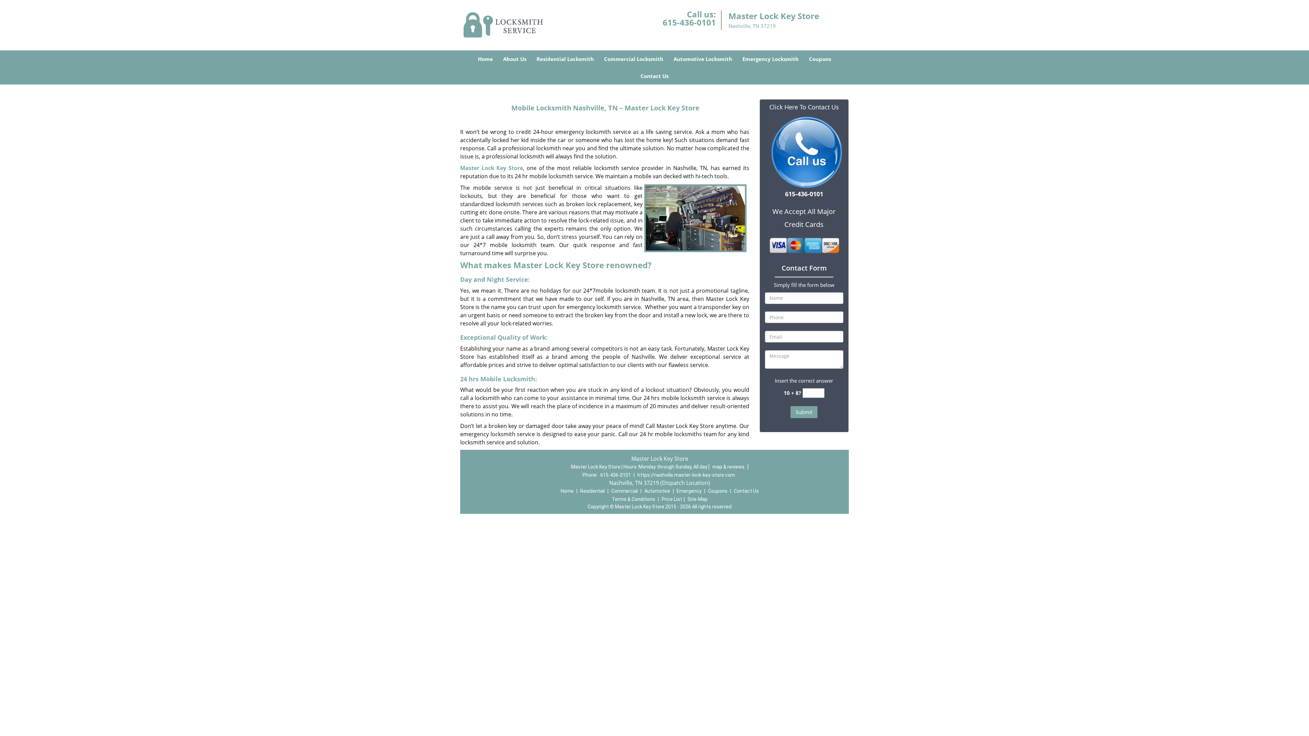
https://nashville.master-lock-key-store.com (686, 475)
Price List (672, 499)
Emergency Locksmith (770, 59)
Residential (592, 491)
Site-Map (698, 499)
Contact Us (654, 76)
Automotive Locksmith (703, 59)
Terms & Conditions (633, 499)
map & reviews (729, 467)
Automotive (657, 491)
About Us (514, 59)
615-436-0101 (689, 22)
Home (485, 59)
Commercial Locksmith (633, 59)
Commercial (624, 491)
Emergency (689, 491)
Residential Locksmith (565, 59)
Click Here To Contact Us (804, 107)
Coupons (820, 59)
